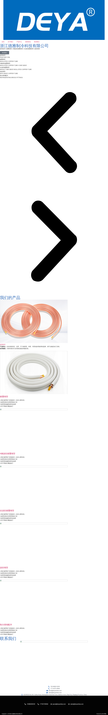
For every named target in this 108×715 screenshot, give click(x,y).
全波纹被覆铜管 (7, 510)
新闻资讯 (28, 42)
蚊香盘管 (2, 344)
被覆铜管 (4, 396)
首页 (3, 42)
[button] (54, 133)
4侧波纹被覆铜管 (7, 453)
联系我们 (36, 42)
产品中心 (19, 42)
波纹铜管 (4, 567)
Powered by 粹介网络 (101, 713)
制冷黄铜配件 (6, 625)
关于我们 (10, 42)
